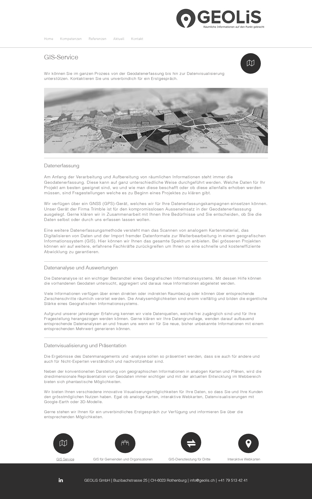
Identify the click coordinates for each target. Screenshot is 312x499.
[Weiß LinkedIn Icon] (61, 480)
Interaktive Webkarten (243, 459)
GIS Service (65, 459)
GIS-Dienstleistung (183, 459)
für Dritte (204, 459)
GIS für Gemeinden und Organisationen (123, 459)
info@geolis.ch (202, 480)
